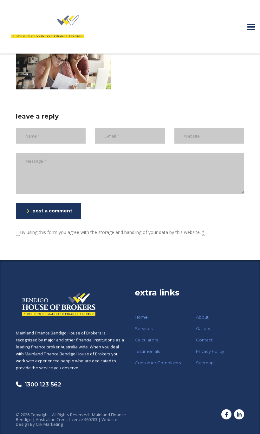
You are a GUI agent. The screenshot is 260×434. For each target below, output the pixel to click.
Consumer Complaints (158, 362)
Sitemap (205, 362)
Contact (204, 339)
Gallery (203, 328)
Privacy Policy (210, 351)
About (202, 317)
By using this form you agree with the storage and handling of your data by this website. (112, 232)
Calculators (146, 339)
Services (144, 328)
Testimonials (147, 351)
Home (141, 317)
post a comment (52, 211)
